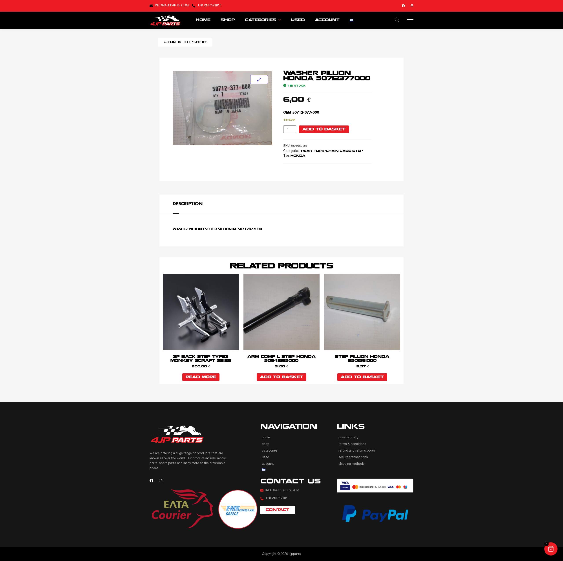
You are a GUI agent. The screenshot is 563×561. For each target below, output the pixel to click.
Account (327, 20)
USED (298, 20)
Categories (260, 20)
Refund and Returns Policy (356, 450)
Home (203, 20)
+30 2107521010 (209, 5)
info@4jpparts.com (172, 5)
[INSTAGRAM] (411, 5)
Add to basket (323, 129)
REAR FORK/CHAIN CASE (326, 151)
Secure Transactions (353, 457)
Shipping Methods (351, 464)
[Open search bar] (397, 20)
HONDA (298, 156)
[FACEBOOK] (403, 5)
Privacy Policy (348, 437)
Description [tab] (188, 203)
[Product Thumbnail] (259, 79)
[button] (551, 549)
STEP (357, 151)
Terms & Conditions (352, 444)
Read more (201, 377)
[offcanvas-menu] (410, 20)
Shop (228, 20)
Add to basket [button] (281, 377)
